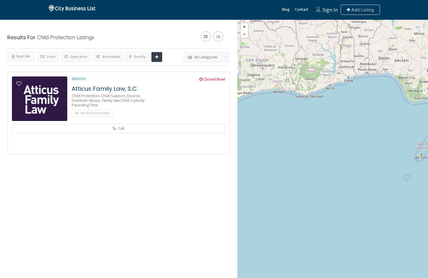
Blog (286, 9)
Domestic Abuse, (87, 100)
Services (79, 78)
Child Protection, (86, 95)
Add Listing (362, 10)
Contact (301, 9)
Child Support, (114, 95)
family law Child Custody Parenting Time (108, 103)
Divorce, (134, 95)
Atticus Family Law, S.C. (105, 89)
